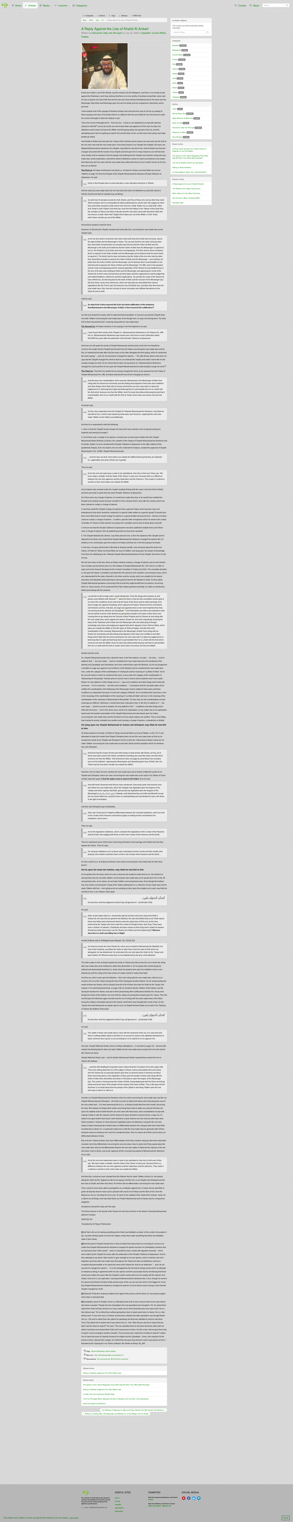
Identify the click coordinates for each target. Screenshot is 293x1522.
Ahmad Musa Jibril (182, 113)
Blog (84, 20)
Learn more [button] (73, 1518)
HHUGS (150, 1500)
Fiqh (177, 64)
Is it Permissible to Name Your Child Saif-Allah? (189, 172)
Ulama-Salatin (111, 1351)
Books (46, 5)
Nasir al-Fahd (180, 123)
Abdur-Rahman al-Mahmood (185, 118)
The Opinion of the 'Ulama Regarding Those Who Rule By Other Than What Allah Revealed (116, 1385)
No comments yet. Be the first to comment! (112, 1359)
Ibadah (178, 73)
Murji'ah (94, 1351)
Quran (177, 83)
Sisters (177, 87)
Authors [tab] (101, 15)
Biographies (179, 50)
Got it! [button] (285, 1518)
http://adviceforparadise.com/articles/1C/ (109, 1355)
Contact (241, 5)
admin (177, 109)
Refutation (101, 1351)
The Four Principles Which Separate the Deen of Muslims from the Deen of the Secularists (115, 1399)
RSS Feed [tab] (137, 15)
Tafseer (177, 92)
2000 (91, 20)
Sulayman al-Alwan (182, 132)
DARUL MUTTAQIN (154, 1506)
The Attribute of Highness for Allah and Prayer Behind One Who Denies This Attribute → (133, 1410)
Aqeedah (146, 32)
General (178, 69)
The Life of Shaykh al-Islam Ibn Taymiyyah (187, 163)
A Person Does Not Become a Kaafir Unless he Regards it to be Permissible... (189, 150)
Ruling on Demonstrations (181, 167)
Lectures (62, 5)
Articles (31, 5)
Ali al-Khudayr (180, 137)
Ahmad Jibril (119, 1508)
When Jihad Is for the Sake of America (186, 193)
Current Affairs (159, 32)
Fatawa (84, 36)
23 (102, 20)
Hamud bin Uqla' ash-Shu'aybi (107, 32)
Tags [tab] (113, 15)
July (97, 20)
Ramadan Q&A (177, 203)
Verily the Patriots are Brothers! (94, 1403)
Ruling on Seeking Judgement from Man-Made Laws (102, 1373)
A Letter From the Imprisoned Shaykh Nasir (99, 1394)
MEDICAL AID (166, 1506)
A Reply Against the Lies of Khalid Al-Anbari (115, 28)
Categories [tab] (89, 15)
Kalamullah (119, 1511)
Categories (81, 5)
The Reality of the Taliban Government (186, 188)
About (255, 5)
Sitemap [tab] (124, 15)
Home (17, 5)
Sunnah (117, 1501)
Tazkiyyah (179, 97)
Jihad (177, 78)
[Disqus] (124, 1446)
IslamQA (118, 1505)
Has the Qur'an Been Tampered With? (186, 198)
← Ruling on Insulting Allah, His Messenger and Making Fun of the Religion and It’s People (116, 1414)
